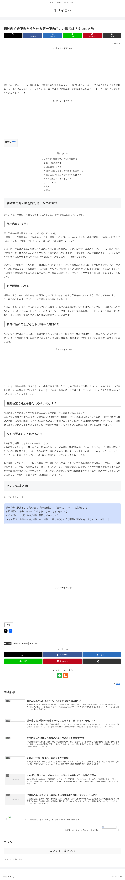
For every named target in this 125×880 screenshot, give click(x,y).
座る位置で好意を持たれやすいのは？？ (63, 175)
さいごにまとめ (50, 182)
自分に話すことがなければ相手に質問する (64, 171)
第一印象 (35, 643)
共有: (48, 186)
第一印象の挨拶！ (54, 163)
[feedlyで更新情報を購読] (59, 675)
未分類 (8, 643)
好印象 (25, 643)
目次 (59, 153)
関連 (48, 190)
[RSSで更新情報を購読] (65, 675)
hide (14, 142)
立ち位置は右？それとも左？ (58, 178)
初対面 (17, 643)
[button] (112, 35)
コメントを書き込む (62, 850)
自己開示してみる (54, 167)
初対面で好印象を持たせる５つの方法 (60, 159)
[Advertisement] (62, 65)
